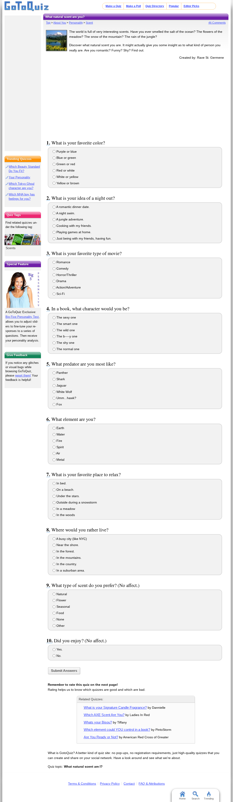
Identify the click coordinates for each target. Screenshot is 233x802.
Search (196, 798)
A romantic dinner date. (73, 207)
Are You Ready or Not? (101, 737)
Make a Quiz (113, 6)
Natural (61, 594)
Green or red (65, 164)
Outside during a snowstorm (76, 502)
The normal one (67, 349)
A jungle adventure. (70, 219)
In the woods (65, 515)
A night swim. (65, 213)
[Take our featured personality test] (23, 289)
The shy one (65, 342)
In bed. (61, 483)
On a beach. (65, 489)
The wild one (65, 330)
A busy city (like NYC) (71, 539)
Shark (60, 379)
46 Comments (217, 22)
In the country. (66, 564)
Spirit (60, 447)
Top (48, 22)
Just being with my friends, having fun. (83, 238)
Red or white (65, 170)
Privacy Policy (110, 783)
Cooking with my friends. (74, 226)
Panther (62, 372)
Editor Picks (191, 6)
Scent (89, 22)
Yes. (59, 649)
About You (59, 22)
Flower (61, 600)
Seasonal (63, 606)
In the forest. (65, 551)
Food (60, 613)
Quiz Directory (154, 6)
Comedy (62, 268)
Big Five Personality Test (22, 317)
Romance (63, 262)
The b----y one (66, 336)
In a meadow (65, 509)
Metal (60, 459)
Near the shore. (67, 545)
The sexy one (66, 317)
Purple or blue (66, 151)
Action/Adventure (68, 287)
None (60, 619)
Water (60, 434)
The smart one (67, 324)
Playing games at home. (73, 232)
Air (58, 453)
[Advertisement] (136, 99)
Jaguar (61, 385)
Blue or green (66, 157)
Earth (60, 428)
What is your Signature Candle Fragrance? (115, 707)
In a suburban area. (70, 570)
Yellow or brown (67, 183)
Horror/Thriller (66, 275)
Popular (174, 6)
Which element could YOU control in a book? (117, 729)
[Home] (27, 6)
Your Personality (19, 177)
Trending (209, 798)
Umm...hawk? (66, 398)
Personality (76, 22)
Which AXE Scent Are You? (104, 715)
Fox (59, 404)
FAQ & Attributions (152, 783)
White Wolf (64, 392)
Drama (61, 281)
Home (182, 798)
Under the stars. (68, 496)
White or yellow (67, 177)
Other (60, 625)
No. (58, 656)
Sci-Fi (60, 294)
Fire (59, 441)
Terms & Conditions (82, 783)
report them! (23, 375)
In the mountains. (68, 557)
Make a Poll (133, 6)
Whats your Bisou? (98, 722)
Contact (129, 783)
